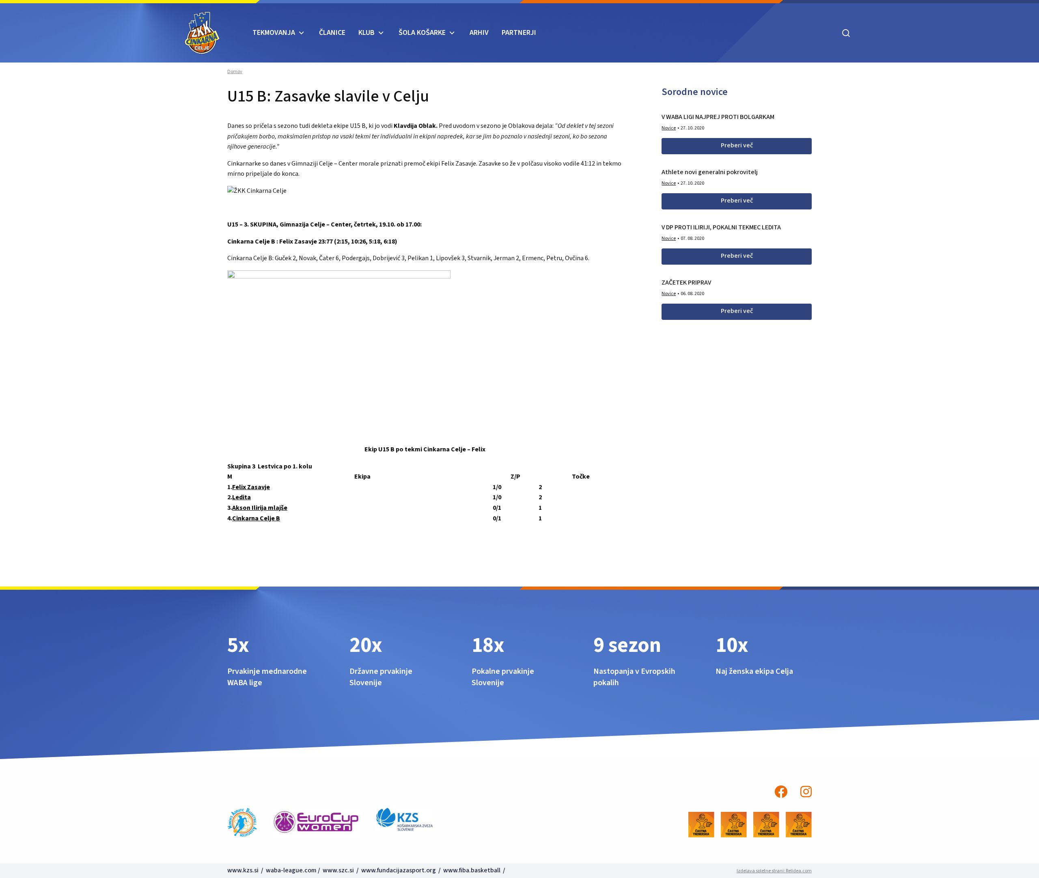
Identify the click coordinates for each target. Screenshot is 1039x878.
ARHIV (479, 33)
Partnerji (519, 33)
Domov (234, 72)
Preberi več (737, 145)
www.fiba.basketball (471, 870)
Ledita (241, 497)
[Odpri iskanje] (846, 33)
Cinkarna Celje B (256, 518)
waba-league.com (291, 870)
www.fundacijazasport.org (398, 870)
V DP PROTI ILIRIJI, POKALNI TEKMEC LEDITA (721, 227)
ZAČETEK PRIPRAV (686, 282)
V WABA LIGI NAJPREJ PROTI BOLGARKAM (718, 116)
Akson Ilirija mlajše (259, 507)
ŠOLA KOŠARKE (422, 33)
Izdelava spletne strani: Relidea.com (774, 870)
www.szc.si (339, 870)
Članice (332, 33)
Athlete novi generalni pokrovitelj (710, 172)
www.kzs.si (243, 870)
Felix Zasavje (251, 487)
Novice (669, 128)
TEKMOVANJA (273, 33)
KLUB (366, 33)
